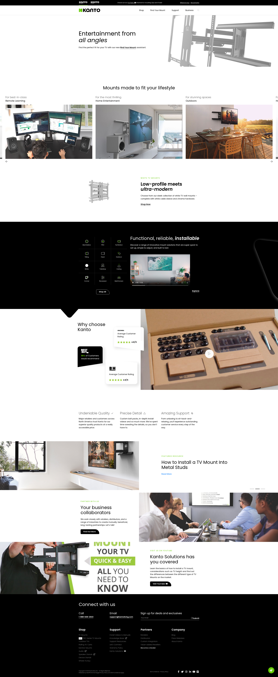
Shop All (102, 292)
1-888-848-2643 (86, 617)
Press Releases (178, 638)
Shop (141, 10)
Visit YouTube (161, 584)
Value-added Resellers (150, 644)
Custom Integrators (149, 641)
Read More (166, 474)
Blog (173, 635)
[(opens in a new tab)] (94, 2)
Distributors (145, 638)
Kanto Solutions (118, 651)
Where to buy (184, 3)
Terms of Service (115, 673)
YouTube (131, 3)
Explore (195, 291)
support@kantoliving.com (121, 617)
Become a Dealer (148, 648)
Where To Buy (84, 661)
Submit (196, 618)
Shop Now (146, 204)
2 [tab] (257, 489)
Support (175, 10)
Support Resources (118, 641)
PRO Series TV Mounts (92, 638)
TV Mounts (83, 635)
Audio (82, 651)
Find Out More (89, 531)
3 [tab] (263, 489)
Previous (6, 161)
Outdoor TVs (84, 641)
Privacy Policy (104, 673)
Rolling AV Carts (85, 644)
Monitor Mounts (85, 648)
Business (189, 10)
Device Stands (85, 657)
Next (271, 161)
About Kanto (195, 3)
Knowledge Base (118, 638)
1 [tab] (252, 489)
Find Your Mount (157, 10)
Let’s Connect (116, 644)
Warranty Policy (116, 648)
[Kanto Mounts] (89, 10)
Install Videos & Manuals (120, 635)
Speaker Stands (87, 654)
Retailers (144, 635)
